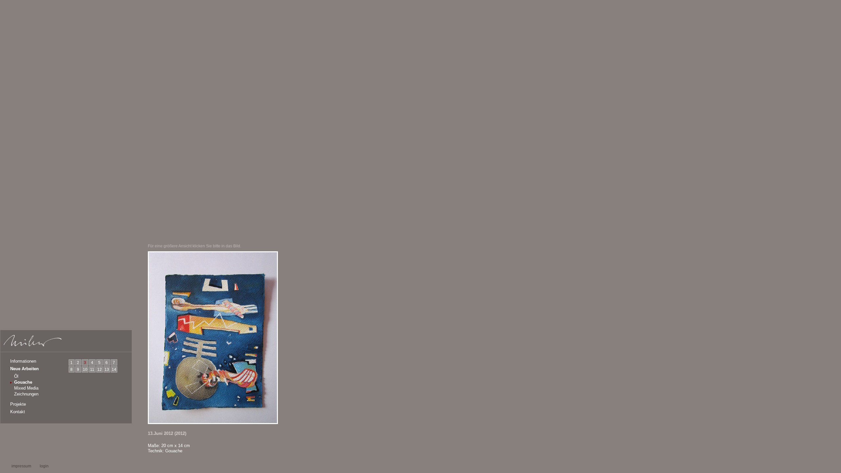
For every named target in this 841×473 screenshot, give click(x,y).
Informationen (23, 361)
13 (106, 369)
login (44, 466)
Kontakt (17, 411)
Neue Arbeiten (24, 368)
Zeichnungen (26, 394)
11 (92, 369)
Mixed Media (26, 388)
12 (99, 369)
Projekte (18, 404)
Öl (16, 376)
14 (114, 369)
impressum (21, 466)
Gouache (23, 382)
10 (85, 369)
